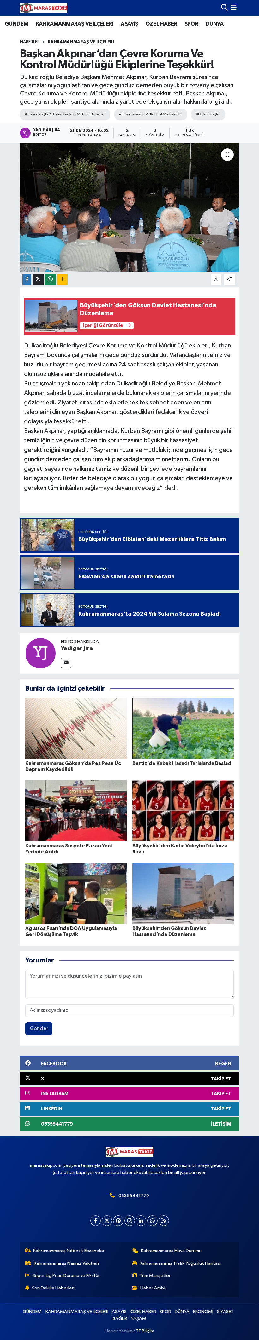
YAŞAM (138, 1318)
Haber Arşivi (152, 1288)
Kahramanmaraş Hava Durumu (171, 1250)
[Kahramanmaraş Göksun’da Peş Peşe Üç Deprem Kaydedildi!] (76, 728)
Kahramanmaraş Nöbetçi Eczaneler (69, 1250)
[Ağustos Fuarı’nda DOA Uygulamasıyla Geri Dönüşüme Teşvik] (76, 893)
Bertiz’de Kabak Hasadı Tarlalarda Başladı (182, 763)
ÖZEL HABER (161, 24)
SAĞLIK (120, 1318)
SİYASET (225, 1311)
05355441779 (133, 1195)
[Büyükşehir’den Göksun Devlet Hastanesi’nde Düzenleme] (183, 893)
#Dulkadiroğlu (207, 114)
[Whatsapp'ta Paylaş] (50, 279)
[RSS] (164, 1220)
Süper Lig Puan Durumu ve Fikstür (66, 1275)
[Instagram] (129, 1220)
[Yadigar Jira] (40, 653)
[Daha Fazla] (62, 279)
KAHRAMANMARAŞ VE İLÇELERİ (74, 24)
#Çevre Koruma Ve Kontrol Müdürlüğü (150, 114)
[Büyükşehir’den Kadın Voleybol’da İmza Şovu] (183, 811)
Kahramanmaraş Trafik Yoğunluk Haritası (180, 1263)
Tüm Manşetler (155, 1275)
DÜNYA (214, 24)
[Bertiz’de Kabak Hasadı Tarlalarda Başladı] (183, 728)
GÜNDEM (16, 24)
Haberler (30, 42)
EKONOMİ (203, 1311)
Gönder (39, 1028)
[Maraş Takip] (43, 8)
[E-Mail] (66, 663)
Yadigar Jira (77, 648)
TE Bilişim (145, 1331)
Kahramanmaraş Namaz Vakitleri (66, 1263)
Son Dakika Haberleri (53, 1288)
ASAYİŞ (129, 24)
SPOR (191, 24)
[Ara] (224, 8)
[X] (107, 1220)
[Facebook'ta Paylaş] (26, 279)
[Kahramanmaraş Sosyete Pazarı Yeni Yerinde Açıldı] (76, 811)
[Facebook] (95, 1220)
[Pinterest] (118, 1220)
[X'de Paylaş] (38, 279)
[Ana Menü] (234, 8)
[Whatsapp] (152, 1220)
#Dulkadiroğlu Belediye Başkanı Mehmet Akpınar (64, 114)
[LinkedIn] (141, 1220)
